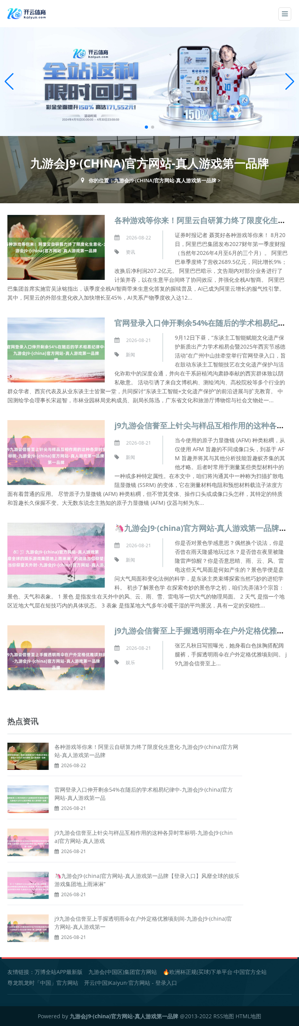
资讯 (130, 252)
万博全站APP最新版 (59, 971)
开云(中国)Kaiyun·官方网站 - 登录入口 (130, 982)
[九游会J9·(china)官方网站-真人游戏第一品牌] (27, 13)
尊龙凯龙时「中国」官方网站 (42, 982)
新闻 (130, 354)
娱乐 (130, 662)
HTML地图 (248, 1016)
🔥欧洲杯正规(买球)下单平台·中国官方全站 (215, 971)
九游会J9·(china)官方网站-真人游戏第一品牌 (165, 180)
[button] (290, 81)
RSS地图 (223, 1016)
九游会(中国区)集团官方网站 (122, 971)
